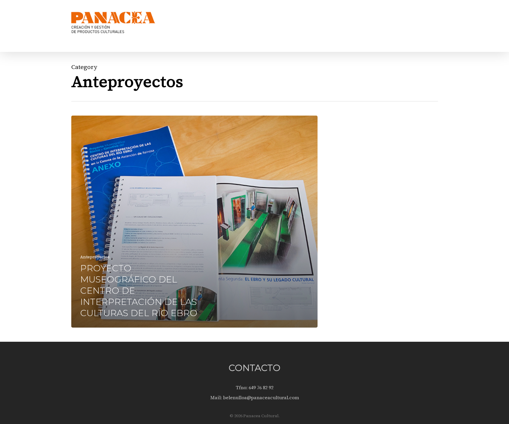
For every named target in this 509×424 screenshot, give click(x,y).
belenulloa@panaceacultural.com (261, 397)
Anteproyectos (95, 257)
